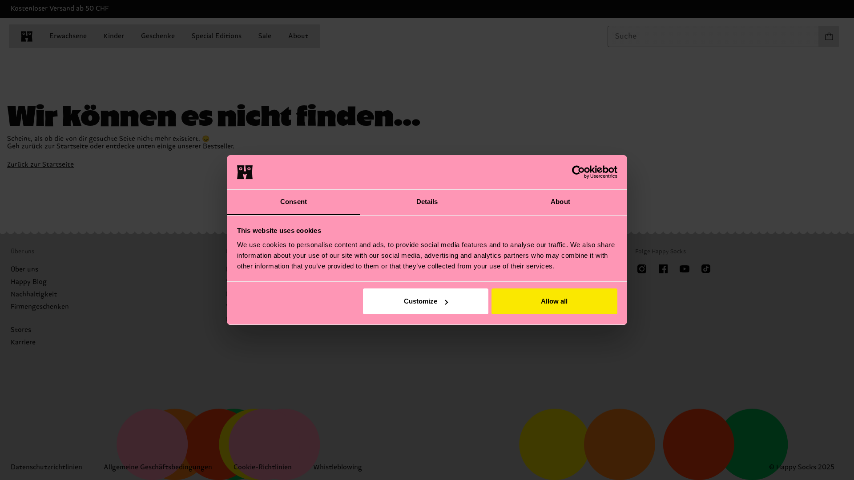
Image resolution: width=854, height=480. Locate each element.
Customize (420, 301)
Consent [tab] (293, 201)
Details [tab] (427, 201)
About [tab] (560, 201)
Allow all (554, 301)
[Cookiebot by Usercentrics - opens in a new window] (578, 172)
